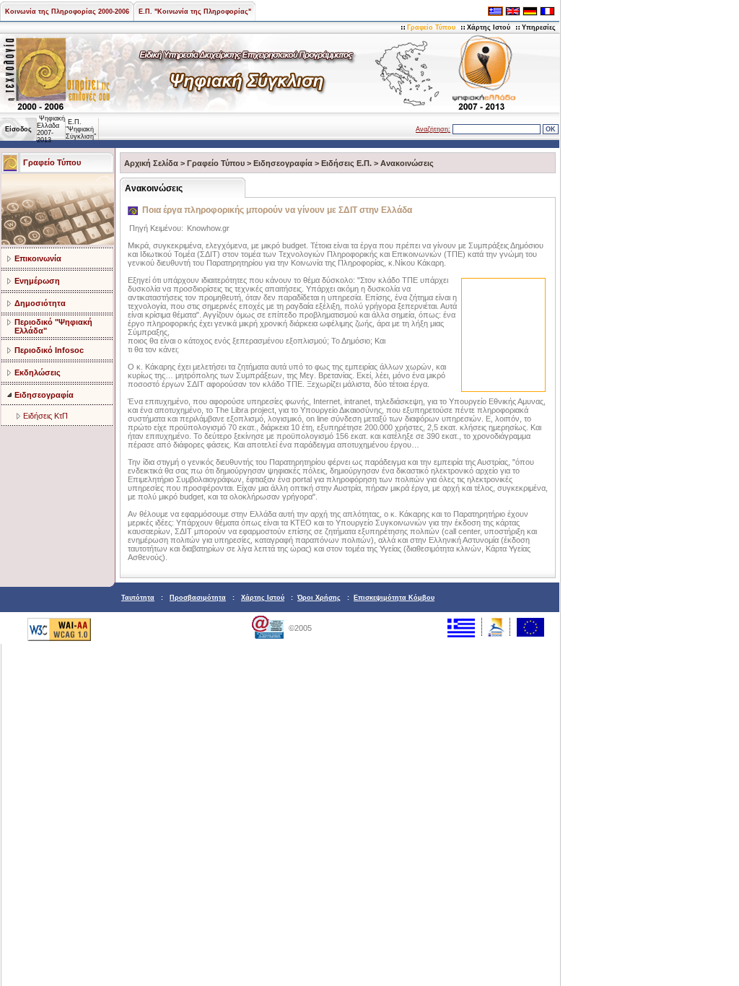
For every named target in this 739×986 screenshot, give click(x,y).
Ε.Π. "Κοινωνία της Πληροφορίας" (195, 11)
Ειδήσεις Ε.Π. (346, 163)
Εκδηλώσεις (37, 372)
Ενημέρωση (37, 280)
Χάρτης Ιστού (488, 27)
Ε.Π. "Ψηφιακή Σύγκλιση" (81, 129)
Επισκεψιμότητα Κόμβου (394, 597)
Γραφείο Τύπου (431, 27)
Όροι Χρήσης (319, 597)
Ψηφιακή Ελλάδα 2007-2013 (51, 129)
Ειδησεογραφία (44, 395)
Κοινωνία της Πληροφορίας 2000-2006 (67, 11)
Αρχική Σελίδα (151, 163)
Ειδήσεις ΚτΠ (45, 415)
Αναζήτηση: (433, 129)
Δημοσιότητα (40, 303)
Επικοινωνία (37, 258)
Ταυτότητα (137, 597)
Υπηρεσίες (539, 27)
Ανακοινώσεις (407, 163)
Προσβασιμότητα (198, 597)
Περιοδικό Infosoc (49, 350)
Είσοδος (18, 129)
